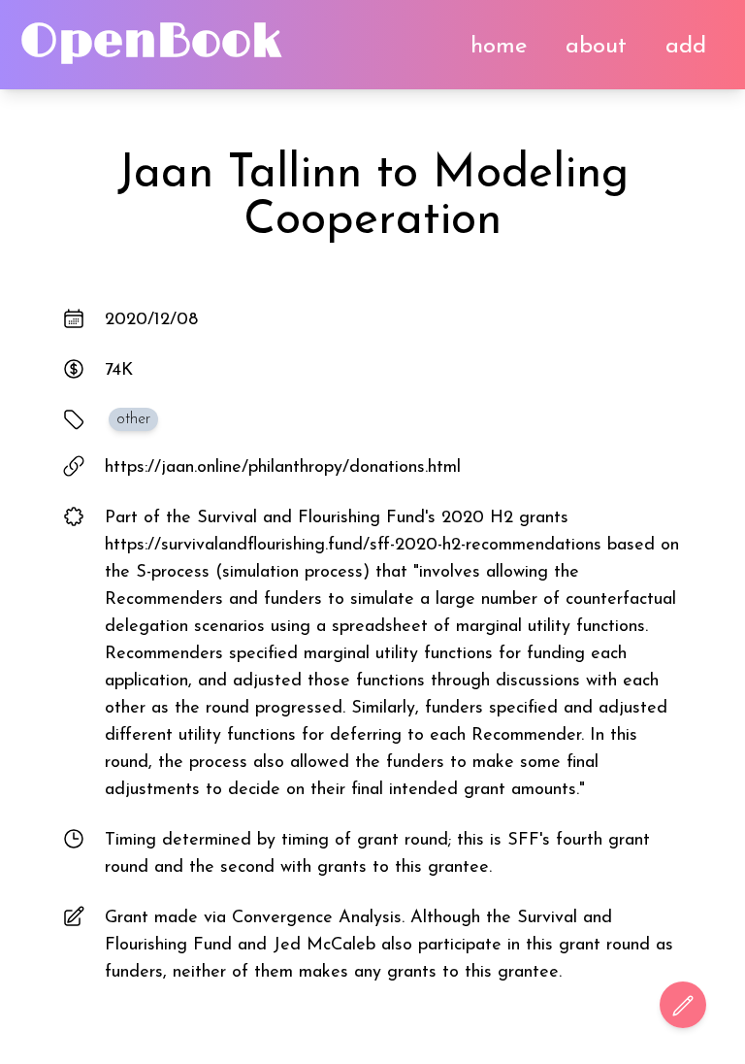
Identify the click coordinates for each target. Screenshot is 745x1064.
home (498, 46)
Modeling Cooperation (436, 198)
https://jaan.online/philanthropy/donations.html (283, 468)
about (596, 46)
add (685, 46)
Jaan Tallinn (239, 174)
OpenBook (150, 42)
